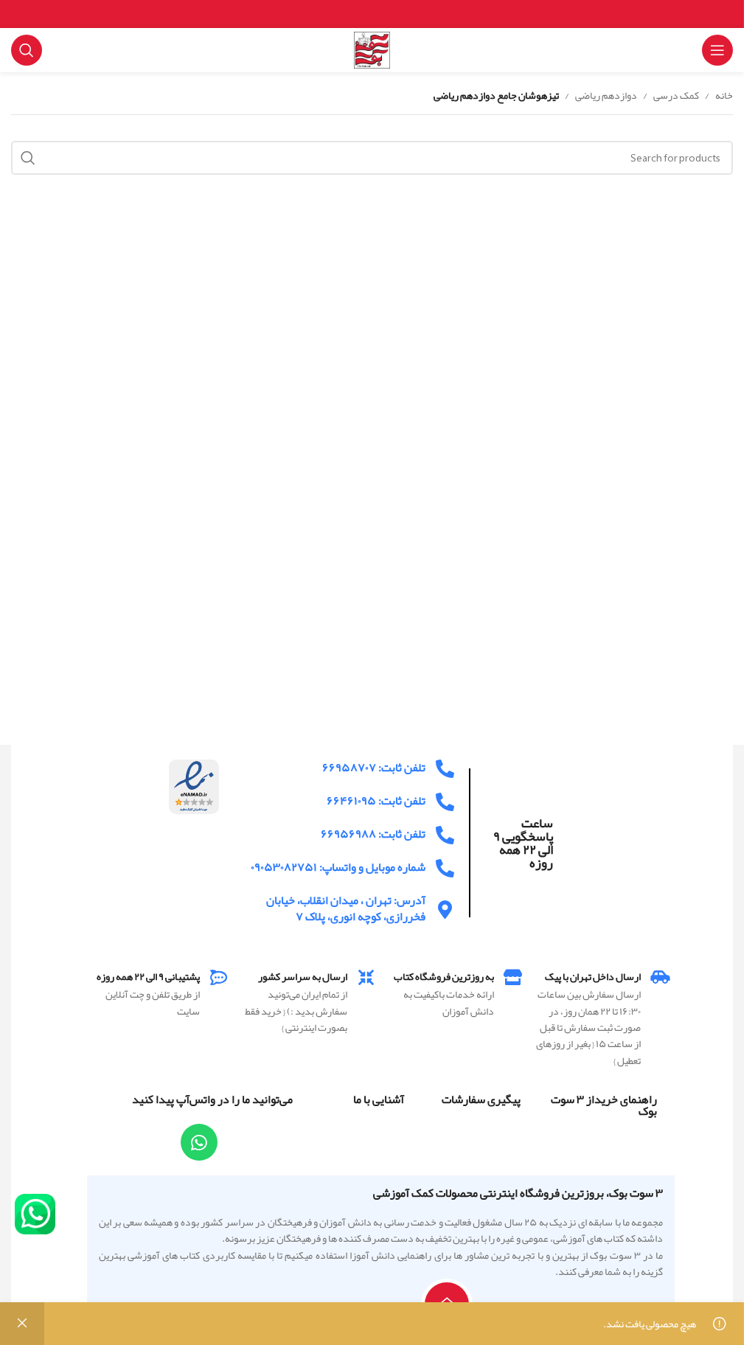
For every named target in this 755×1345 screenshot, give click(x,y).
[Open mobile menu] (717, 50)
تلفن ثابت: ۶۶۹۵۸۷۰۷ (373, 767)
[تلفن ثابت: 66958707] (445, 769)
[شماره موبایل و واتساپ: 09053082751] (445, 868)
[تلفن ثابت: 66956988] (445, 835)
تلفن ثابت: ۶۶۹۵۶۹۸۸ (373, 834)
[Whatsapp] (199, 1142)
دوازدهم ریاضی (606, 95)
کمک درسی (676, 95)
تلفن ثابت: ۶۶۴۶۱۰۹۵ (376, 801)
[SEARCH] (28, 158)
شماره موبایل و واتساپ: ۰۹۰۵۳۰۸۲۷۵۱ (338, 867)
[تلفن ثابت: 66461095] (445, 802)
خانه (724, 95)
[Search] (26, 50)
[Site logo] (372, 53)
